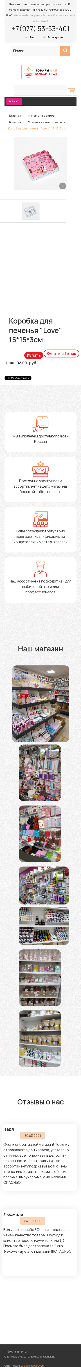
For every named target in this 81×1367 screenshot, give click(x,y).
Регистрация (55, 37)
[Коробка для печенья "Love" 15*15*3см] (62, 186)
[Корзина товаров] (72, 90)
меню (13, 101)
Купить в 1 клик (61, 353)
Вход (32, 37)
